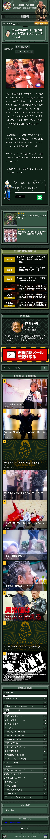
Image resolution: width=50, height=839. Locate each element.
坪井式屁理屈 (26, 699)
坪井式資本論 (26, 751)
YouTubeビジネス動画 (26, 759)
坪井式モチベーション (26, 720)
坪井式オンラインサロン (26, 747)
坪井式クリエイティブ (26, 778)
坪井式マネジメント (24, 52)
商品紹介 (26, 766)
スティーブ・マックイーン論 (26, 797)
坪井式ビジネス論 (13, 710)
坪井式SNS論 (26, 743)
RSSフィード (25, 829)
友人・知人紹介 (22, 47)
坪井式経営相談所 (26, 739)
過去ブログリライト (25, 774)
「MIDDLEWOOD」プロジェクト (26, 770)
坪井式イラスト (26, 782)
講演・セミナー (26, 724)
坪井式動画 (26, 786)
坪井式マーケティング (26, 732)
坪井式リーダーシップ (26, 736)
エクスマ (26, 728)
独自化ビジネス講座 (26, 755)
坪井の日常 (10, 693)
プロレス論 (26, 793)
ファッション (26, 702)
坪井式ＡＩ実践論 (26, 790)
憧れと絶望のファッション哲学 (26, 706)
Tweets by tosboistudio (11, 822)
